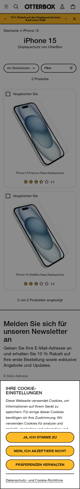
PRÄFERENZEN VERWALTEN (40, 465)
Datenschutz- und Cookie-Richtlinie (34, 480)
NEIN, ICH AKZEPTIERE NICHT (40, 451)
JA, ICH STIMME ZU (40, 437)
